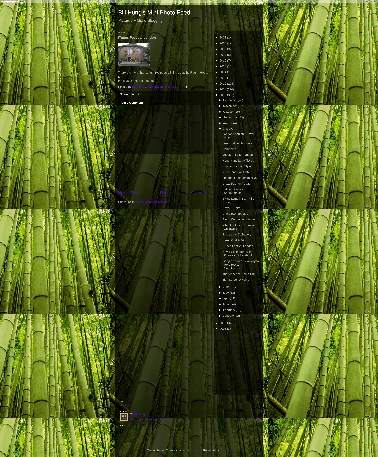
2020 (223, 43)
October (228, 111)
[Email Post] (186, 86)
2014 (223, 72)
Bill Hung (138, 414)
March (227, 304)
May (226, 292)
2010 (223, 95)
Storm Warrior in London (238, 219)
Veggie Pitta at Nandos (237, 154)
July (226, 129)
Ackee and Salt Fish (235, 172)
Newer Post (128, 192)
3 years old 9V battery (236, 234)
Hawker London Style (236, 166)
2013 (223, 77)
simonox (196, 450)
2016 (223, 60)
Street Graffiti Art (233, 240)
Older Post (201, 192)
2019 (223, 49)
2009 (223, 323)
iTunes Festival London (237, 246)
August (228, 123)
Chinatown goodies (235, 213)
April (226, 298)
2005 (223, 328)
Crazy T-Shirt (231, 207)
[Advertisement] (164, 171)
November (230, 106)
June (226, 287)
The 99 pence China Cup (239, 274)
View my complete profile (146, 419)
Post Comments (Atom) (151, 202)
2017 (223, 54)
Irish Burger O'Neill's (235, 279)
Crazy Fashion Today (236, 183)
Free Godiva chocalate (237, 143)
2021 (223, 37)
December (230, 100)
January (229, 315)
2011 (223, 89)
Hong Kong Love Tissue (238, 160)
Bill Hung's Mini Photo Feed (154, 12)
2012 (223, 83)
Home (165, 192)
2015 (223, 66)
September (231, 117)
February (229, 310)
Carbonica (229, 149)
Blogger (225, 450)
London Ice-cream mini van (240, 177)
